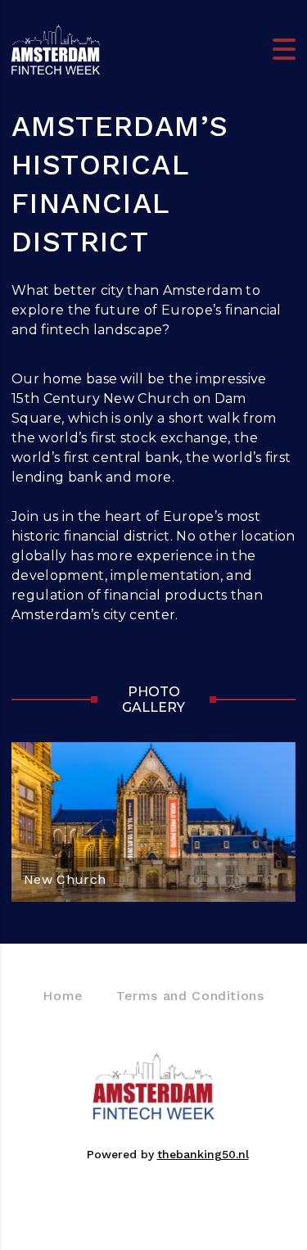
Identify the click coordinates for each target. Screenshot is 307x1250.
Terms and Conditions (190, 995)
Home (63, 995)
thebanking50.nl (203, 1154)
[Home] (55, 48)
